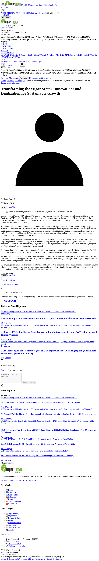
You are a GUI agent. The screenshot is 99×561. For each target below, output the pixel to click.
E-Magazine (36, 78)
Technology (20, 81)
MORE (4, 59)
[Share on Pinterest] (11, 207)
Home (5, 78)
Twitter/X (19, 480)
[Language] (3, 10)
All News (10, 81)
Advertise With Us (8, 61)
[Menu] (3, 4)
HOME (4, 44)
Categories (15, 78)
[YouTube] (6, 15)
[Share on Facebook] (8, 207)
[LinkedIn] (3, 15)
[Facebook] (2, 15)
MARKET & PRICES (73, 55)
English (6, 18)
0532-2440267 (13, 541)
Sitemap (37, 61)
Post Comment (29, 382)
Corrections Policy (49, 559)
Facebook (4, 480)
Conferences (15, 83)
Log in (3, 370)
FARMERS (59, 55)
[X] (11, 301)
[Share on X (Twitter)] (9, 207)
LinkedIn (11, 480)
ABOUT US (6, 46)
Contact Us (28, 61)
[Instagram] (4, 301)
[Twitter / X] (5, 15)
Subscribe (4, 7)
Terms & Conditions (20, 559)
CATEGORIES (7, 53)
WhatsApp (34, 480)
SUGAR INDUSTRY (9, 55)
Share (4, 207)
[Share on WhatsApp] (13, 207)
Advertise (8, 65)
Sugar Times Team (8, 280)
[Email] (8, 301)
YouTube (26, 480)
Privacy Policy (6, 559)
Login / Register (7, 28)
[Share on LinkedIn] (14, 207)
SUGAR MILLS (25, 55)
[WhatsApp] (8, 15)
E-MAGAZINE (7, 48)
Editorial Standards (35, 559)
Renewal (19, 61)
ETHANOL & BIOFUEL (44, 55)
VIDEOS (4, 51)
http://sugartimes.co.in (9, 284)
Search (25, 78)
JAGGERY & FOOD (10, 57)
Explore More (7, 463)
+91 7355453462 (14, 544)
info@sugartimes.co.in (16, 546)
